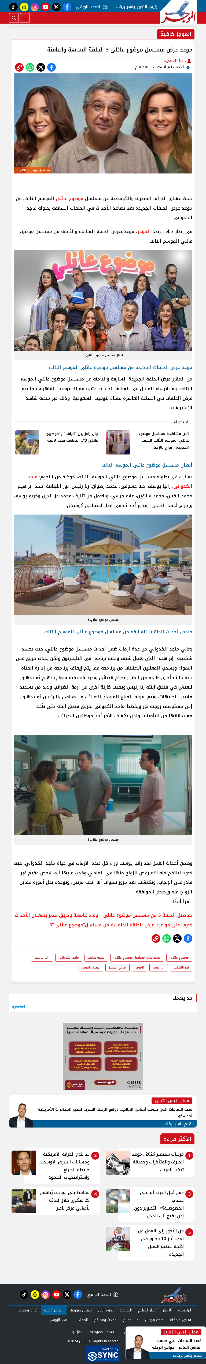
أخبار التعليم (147, 1310)
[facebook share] (51, 67)
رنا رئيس (158, 967)
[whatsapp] (19, 67)
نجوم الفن (105, 1310)
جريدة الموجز (91, 967)
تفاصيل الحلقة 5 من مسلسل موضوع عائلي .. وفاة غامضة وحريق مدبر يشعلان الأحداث (103, 915)
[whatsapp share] (30, 67)
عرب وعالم (131, 1320)
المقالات (82, 1320)
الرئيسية (184, 1310)
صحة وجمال (154, 1320)
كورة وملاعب (27, 1310)
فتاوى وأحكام (180, 1320)
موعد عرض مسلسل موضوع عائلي (137, 957)
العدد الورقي (86, 7)
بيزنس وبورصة (81, 1310)
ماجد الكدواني (69, 957)
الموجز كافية (53, 1310)
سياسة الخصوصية (103, 1332)
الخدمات (126, 1310)
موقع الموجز (117, 967)
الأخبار (167, 1310)
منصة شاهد (96, 957)
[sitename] (173, 1295)
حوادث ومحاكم (105, 1320)
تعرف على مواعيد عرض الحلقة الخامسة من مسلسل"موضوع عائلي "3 (120, 925)
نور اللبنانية (181, 967)
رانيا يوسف (42, 957)
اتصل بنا (77, 1332)
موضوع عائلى (69, 198)
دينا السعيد (175, 60)
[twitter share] (40, 67)
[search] (14, 18)
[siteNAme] (178, 12)
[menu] (25, 18)
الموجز (144, 231)
